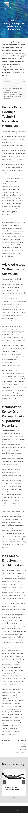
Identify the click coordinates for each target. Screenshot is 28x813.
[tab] (10, 797)
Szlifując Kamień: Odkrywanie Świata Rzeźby (21, 746)
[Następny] (23, 782)
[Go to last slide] (4, 782)
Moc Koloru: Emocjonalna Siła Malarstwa (12, 97)
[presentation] (14, 777)
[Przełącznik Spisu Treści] (22, 81)
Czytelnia (14, 20)
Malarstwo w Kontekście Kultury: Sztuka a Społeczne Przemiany (13, 93)
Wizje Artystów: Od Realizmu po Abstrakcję (13, 89)
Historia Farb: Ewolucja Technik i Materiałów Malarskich (13, 85)
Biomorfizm (6, 742)
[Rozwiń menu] (24, 6)
